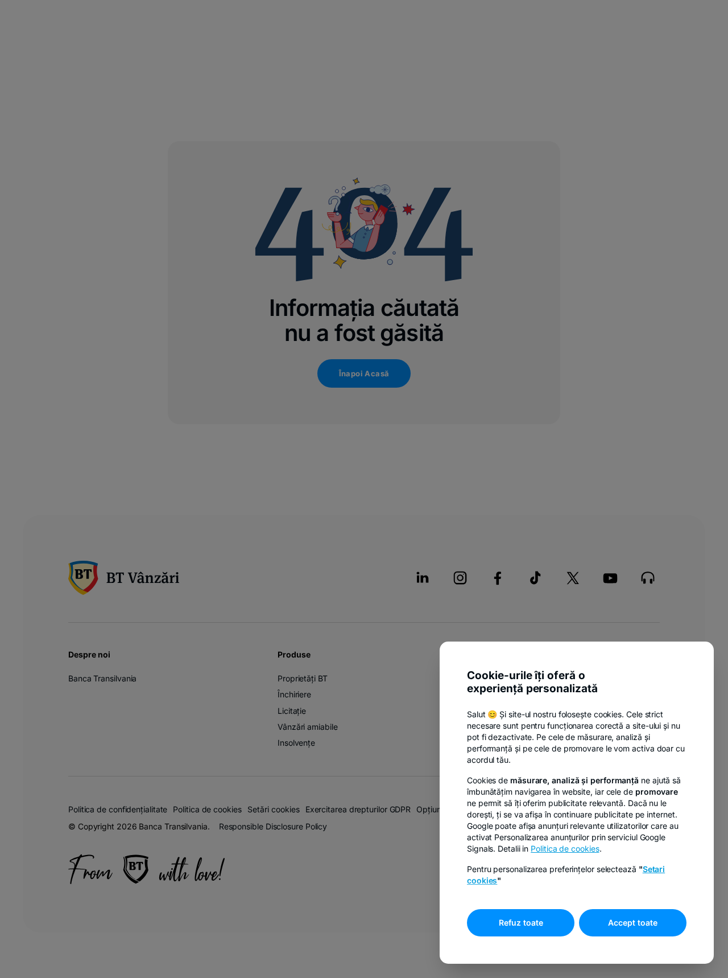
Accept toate (632, 922)
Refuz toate (521, 922)
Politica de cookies (565, 848)
